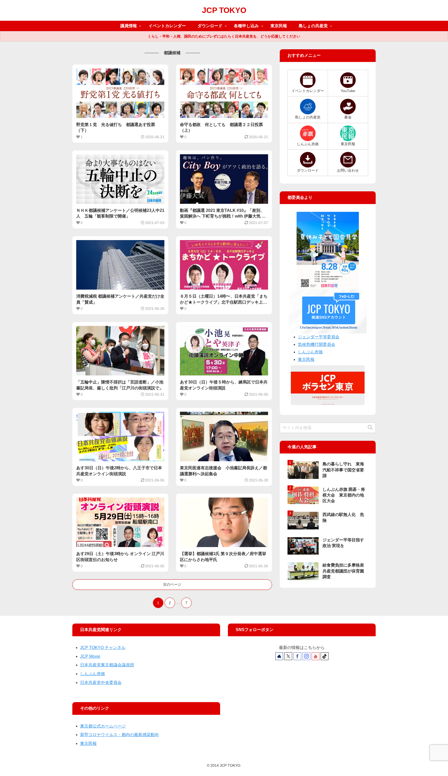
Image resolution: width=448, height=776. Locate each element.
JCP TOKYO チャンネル (102, 647)
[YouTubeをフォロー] (315, 656)
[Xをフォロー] (288, 656)
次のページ (172, 584)
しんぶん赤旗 (310, 352)
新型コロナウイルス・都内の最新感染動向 (119, 734)
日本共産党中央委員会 (101, 682)
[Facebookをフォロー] (297, 656)
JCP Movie (90, 656)
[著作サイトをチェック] (279, 656)
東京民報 (306, 359)
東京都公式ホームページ (103, 726)
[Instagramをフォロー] (306, 656)
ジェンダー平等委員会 (318, 337)
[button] (370, 428)
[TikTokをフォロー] (324, 656)
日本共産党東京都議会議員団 (107, 665)
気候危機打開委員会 (316, 344)
